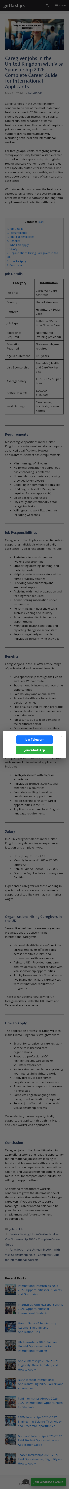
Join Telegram (35, 739)
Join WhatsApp (34, 750)
